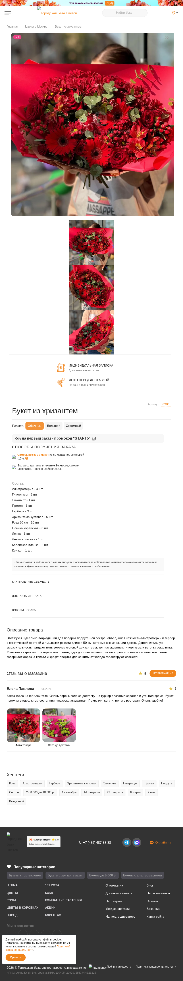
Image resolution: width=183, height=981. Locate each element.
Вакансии (153, 908)
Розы (11, 900)
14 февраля (92, 792)
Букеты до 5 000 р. (102, 875)
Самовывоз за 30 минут (33, 454)
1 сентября (69, 792)
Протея (149, 783)
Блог (150, 885)
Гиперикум (130, 783)
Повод (12, 915)
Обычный (35, 425)
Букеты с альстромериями (142, 875)
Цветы (12, 893)
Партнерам (114, 901)
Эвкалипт (109, 783)
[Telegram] (126, 842)
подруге (166, 783)
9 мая (151, 792)
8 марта (135, 792)
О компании (114, 885)
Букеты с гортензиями (25, 875)
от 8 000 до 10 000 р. (40, 792)
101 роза (52, 885)
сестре (14, 792)
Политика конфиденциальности (156, 966)
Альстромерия (32, 783)
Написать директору (120, 916)
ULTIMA (12, 885)
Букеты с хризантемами (65, 875)
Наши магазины (158, 893)
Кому (49, 893)
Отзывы (152, 901)
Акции (50, 907)
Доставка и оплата (119, 893)
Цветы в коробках (22, 907)
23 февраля (115, 792)
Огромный (73, 425)
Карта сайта (155, 916)
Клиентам (53, 915)
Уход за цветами (118, 908)
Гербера (54, 783)
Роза (12, 783)
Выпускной (16, 801)
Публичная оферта (119, 966)
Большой (53, 425)
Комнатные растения (63, 900)
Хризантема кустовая (81, 783)
